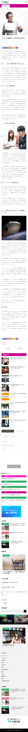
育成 (6, 6)
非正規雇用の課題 (5, 680)
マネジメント (4, 655)
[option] (7, 619)
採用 (2, 662)
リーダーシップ (5, 658)
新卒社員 (3, 664)
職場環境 (3, 676)
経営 (2, 671)
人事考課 (3, 660)
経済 (2, 674)
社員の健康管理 (5, 669)
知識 (2, 667)
